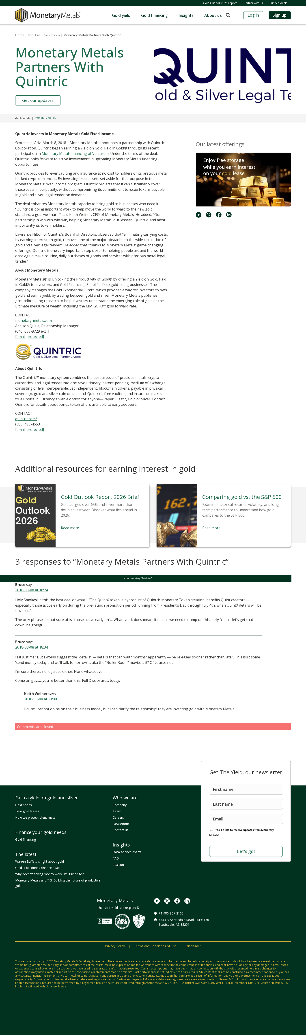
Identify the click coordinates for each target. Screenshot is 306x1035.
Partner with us (253, 3)
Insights (186, 15)
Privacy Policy (115, 946)
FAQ (116, 858)
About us (213, 15)
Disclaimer (193, 946)
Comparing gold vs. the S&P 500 (242, 496)
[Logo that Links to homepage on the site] (47, 15)
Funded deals (278, 3)
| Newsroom (50, 35)
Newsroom (121, 824)
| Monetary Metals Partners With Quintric (90, 35)
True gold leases (27, 811)
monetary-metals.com (33, 320)
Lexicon (118, 864)
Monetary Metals (45, 118)
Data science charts (127, 852)
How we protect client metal (35, 817)
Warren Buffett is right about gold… (40, 861)
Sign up (280, 15)
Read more (70, 527)
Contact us (120, 830)
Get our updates (38, 100)
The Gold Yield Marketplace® (118, 908)
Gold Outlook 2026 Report (220, 3)
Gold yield (121, 15)
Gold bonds (23, 805)
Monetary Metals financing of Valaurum (75, 153)
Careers (118, 817)
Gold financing (154, 15)
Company (120, 805)
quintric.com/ (26, 418)
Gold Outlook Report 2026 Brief (100, 496)
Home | (21, 35)
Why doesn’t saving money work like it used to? (49, 874)
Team (117, 811)
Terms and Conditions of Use (155, 946)
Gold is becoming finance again (37, 868)
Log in (253, 15)
